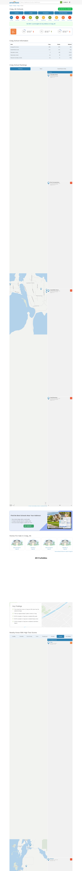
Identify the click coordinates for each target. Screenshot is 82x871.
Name (41, 68)
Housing (52, 636)
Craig (18, 5)
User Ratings (68, 636)
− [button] (45, 505)
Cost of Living (29, 636)
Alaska (14, 5)
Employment (44, 636)
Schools (60, 636)
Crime (37, 636)
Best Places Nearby (63, 12)
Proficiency (20, 68)
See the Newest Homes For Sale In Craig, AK (64, 551)
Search (10, 5)
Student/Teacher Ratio (61, 68)
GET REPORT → (28, 526)
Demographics (46, 12)
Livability (65, 2)
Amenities (22, 636)
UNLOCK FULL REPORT (65, 9)
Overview (17, 12)
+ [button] (45, 503)
